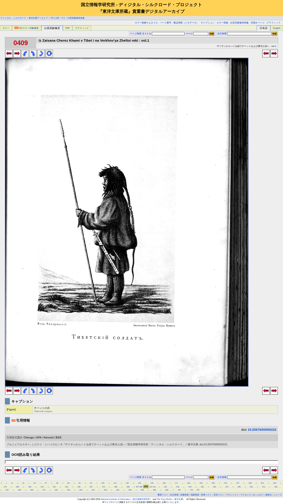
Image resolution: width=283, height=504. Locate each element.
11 (12, 483)
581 (56, 490)
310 (42, 487)
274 (5, 487)
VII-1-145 (54, 18)
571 (44, 490)
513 (263, 487)
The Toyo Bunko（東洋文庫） (171, 499)
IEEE (59, 437)
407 (137, 487)
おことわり (258, 495)
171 (176, 483)
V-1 (63, 18)
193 (200, 483)
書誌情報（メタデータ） (186, 22)
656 (130, 490)
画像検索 (184, 495)
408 (140, 487)
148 (151, 483)
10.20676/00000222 (262, 429)
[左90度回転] (25, 56)
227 (237, 483)
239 (250, 483)
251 (262, 483)
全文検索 (221, 33)
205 (213, 483)
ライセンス (245, 495)
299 (29, 487)
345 (78, 487)
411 (150, 487)
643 (117, 490)
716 (191, 490)
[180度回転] (41, 56)
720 (197, 490)
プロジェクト (232, 495)
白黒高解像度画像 (76, 18)
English (277, 28)
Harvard (49, 437)
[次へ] (17, 56)
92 (91, 483)
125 (127, 483)
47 (46, 483)
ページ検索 (135, 33)
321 (54, 487)
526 (275, 487)
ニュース (278, 495)
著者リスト (206, 495)
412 (154, 487)
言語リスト (218, 495)
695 (166, 490)
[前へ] (9, 56)
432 (177, 487)
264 (274, 483)
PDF (67, 28)
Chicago (29, 437)
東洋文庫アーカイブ (38, 18)
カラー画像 (222, 22)
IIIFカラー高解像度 (29, 28)
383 (115, 487)
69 (68, 483)
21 (23, 483)
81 (80, 483)
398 (128, 487)
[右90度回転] (33, 56)
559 (31, 490)
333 (66, 487)
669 (142, 490)
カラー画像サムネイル (146, 22)
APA (39, 437)
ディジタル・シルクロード (13, 18)
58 (57, 483)
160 (164, 483)
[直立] (49, 56)
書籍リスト (163, 495)
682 (154, 490)
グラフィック (273, 22)
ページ (189, 33)
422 (165, 487)
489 (239, 487)
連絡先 (268, 495)
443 (190, 487)
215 (225, 483)
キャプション (208, 22)
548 (19, 490)
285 (17, 487)
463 (214, 487)
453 (202, 487)
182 (188, 483)
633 (105, 490)
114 (115, 483)
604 (80, 490)
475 (226, 487)
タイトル (147, 33)
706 (179, 490)
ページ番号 (165, 22)
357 (91, 487)
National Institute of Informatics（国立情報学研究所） (126, 499)
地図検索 (195, 495)
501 (251, 487)
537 (7, 490)
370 (103, 487)
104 (102, 483)
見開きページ (257, 22)
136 (139, 483)
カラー (5, 28)
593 (68, 490)
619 (93, 490)
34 (35, 483)
